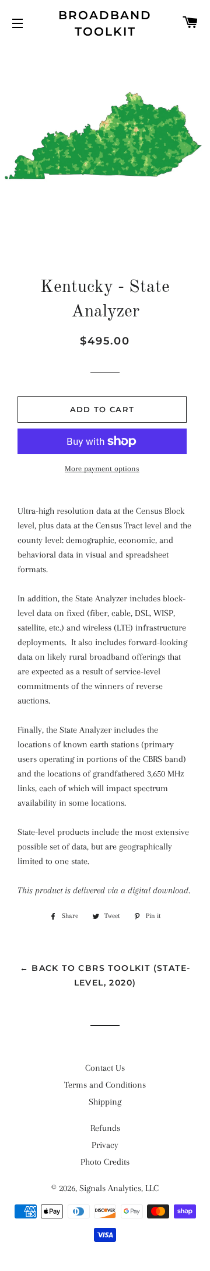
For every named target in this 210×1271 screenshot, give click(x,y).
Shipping (105, 1101)
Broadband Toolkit (105, 23)
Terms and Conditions (105, 1085)
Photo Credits (105, 1162)
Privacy (105, 1145)
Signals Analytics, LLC (119, 1188)
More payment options (102, 468)
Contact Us (105, 1068)
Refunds (105, 1128)
